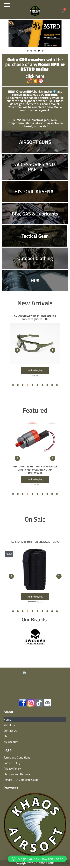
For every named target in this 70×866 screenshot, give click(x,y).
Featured (35, 410)
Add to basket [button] (35, 370)
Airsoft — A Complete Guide (21, 779)
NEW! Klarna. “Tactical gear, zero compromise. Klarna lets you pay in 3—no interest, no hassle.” (35, 122)
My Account (11, 742)
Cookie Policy (12, 763)
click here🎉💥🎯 (35, 70)
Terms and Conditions (17, 757)
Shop (7, 736)
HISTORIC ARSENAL (35, 191)
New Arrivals (35, 303)
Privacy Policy (12, 768)
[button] (7, 5)
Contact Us (10, 730)
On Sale (35, 519)
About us (9, 725)
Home (7, 719)
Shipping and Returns (17, 774)
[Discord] (47, 703)
